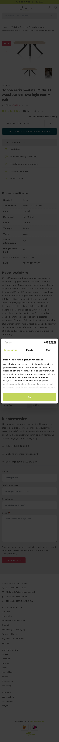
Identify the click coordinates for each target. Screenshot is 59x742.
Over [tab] (48, 350)
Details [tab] (29, 350)
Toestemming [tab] (10, 350)
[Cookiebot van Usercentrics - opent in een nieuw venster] (44, 342)
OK (29, 397)
